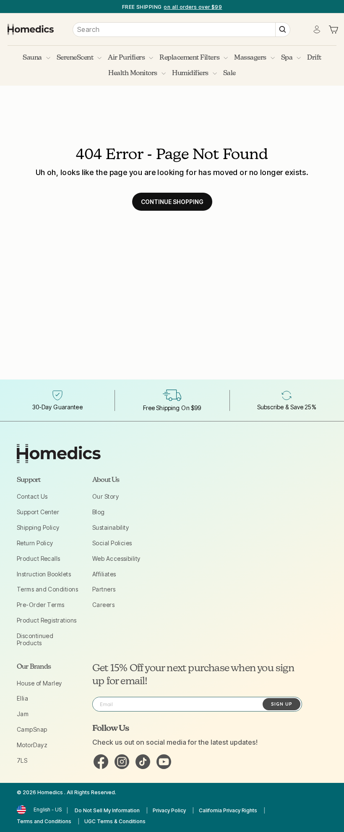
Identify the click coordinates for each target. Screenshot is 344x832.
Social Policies (112, 543)
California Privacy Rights (228, 810)
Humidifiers (190, 73)
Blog (98, 511)
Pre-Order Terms (41, 604)
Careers (103, 604)
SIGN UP (281, 704)
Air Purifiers (126, 58)
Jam (23, 713)
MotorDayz (32, 744)
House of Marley (39, 683)
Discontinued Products (35, 639)
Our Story (105, 496)
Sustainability (110, 527)
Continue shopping (172, 201)
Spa (287, 58)
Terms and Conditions (47, 589)
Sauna (32, 58)
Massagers (250, 58)
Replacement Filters (189, 58)
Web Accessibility (116, 558)
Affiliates (104, 574)
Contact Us (32, 496)
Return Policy (35, 543)
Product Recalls (38, 558)
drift (314, 58)
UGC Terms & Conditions (115, 821)
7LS (22, 760)
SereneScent (75, 58)
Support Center (38, 511)
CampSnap (32, 729)
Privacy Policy (169, 810)
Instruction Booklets (44, 574)
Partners (104, 589)
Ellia (22, 698)
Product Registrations (46, 620)
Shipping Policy (38, 527)
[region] (172, 6)
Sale (229, 73)
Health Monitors (132, 73)
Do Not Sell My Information (107, 810)
